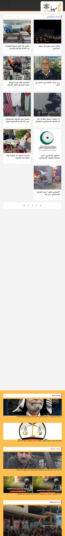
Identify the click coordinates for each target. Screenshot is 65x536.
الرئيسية (15, 17)
